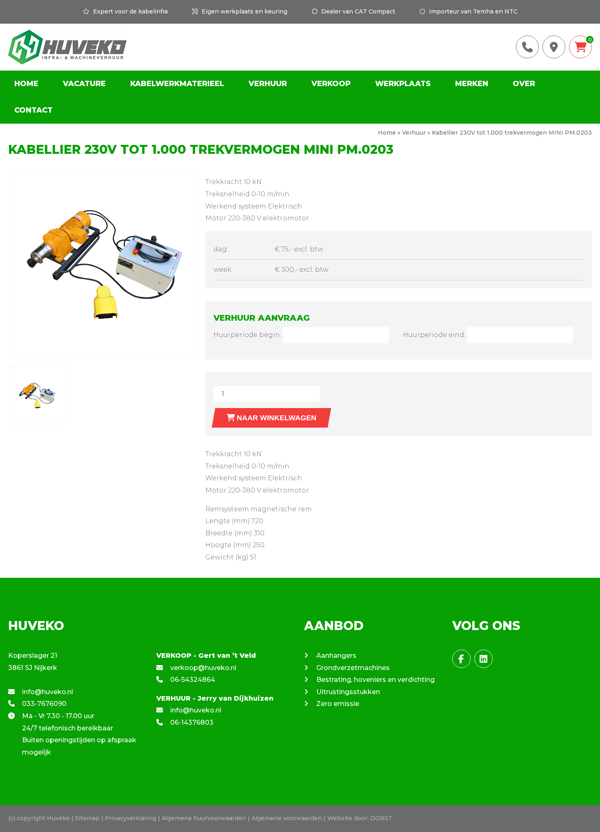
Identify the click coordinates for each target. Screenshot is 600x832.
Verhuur (268, 83)
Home (26, 83)
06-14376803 (191, 722)
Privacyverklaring (130, 818)
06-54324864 (192, 679)
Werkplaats (403, 83)
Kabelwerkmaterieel (177, 83)
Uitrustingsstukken (348, 692)
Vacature (84, 83)
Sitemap (87, 818)
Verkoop (331, 83)
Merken (471, 83)
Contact (33, 110)
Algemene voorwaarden (286, 818)
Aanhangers (336, 655)
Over (524, 83)
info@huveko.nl (46, 692)
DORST (381, 818)
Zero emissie (337, 704)
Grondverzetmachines (353, 668)
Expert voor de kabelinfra (129, 11)
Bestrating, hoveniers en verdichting (375, 679)
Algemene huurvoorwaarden (204, 818)
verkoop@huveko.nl (202, 668)
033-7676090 (43, 704)
